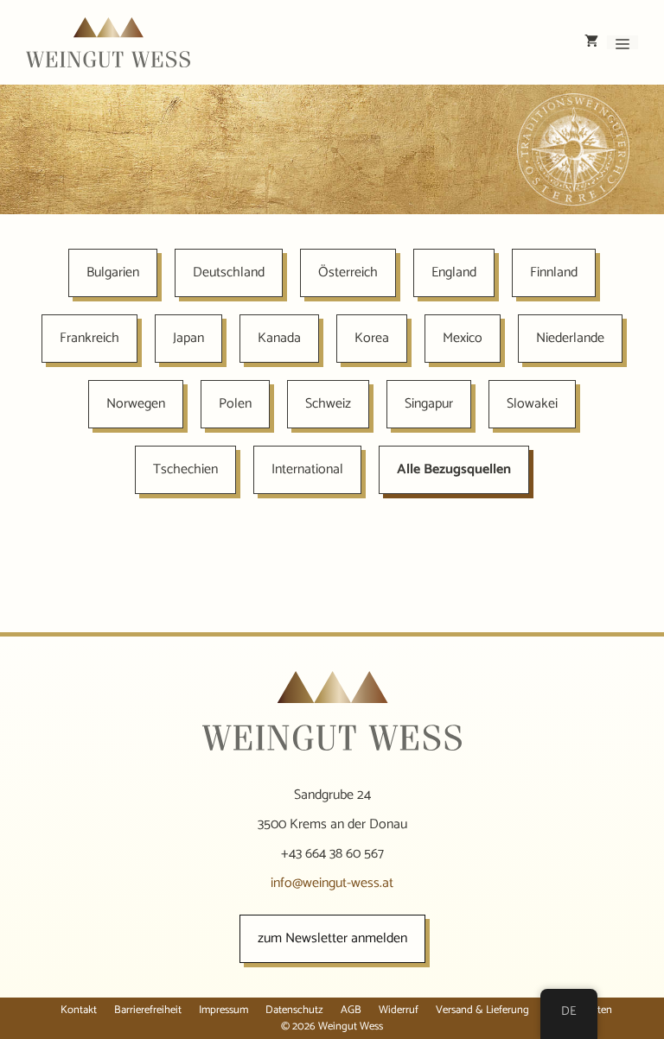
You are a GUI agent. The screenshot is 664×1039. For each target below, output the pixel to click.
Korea (371, 338)
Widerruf (398, 1010)
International (307, 469)
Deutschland (229, 272)
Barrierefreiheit (148, 1010)
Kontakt (79, 1010)
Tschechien (185, 469)
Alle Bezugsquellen (454, 469)
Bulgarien (112, 272)
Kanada (279, 338)
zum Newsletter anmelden (332, 938)
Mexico (462, 338)
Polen (235, 403)
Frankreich (89, 338)
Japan (188, 338)
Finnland (554, 272)
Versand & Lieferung (482, 1010)
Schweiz (328, 403)
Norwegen (135, 403)
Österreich (348, 272)
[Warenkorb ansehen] (591, 42)
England (453, 272)
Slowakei (532, 403)
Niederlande (570, 338)
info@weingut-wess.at (332, 883)
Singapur (429, 403)
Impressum (223, 1010)
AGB (351, 1010)
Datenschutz (294, 1010)
